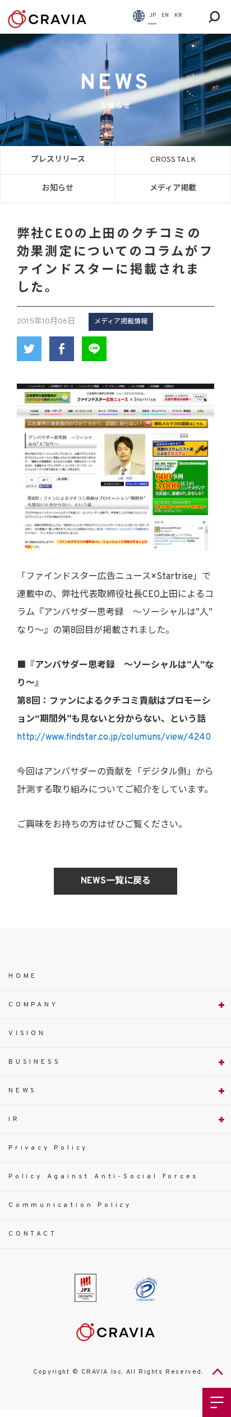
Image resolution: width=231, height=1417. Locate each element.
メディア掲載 (173, 188)
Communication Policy (70, 1205)
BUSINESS (34, 1062)
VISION (27, 1033)
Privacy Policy (48, 1147)
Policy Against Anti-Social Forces (103, 1176)
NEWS (22, 1090)
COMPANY (33, 1004)
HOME (23, 976)
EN (165, 15)
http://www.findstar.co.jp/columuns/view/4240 (114, 737)
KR (178, 15)
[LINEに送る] (94, 348)
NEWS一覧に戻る (116, 881)
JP (152, 15)
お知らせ (57, 188)
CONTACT (32, 1233)
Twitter (29, 348)
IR (14, 1119)
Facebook (61, 348)
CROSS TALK (173, 160)
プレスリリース (58, 160)
